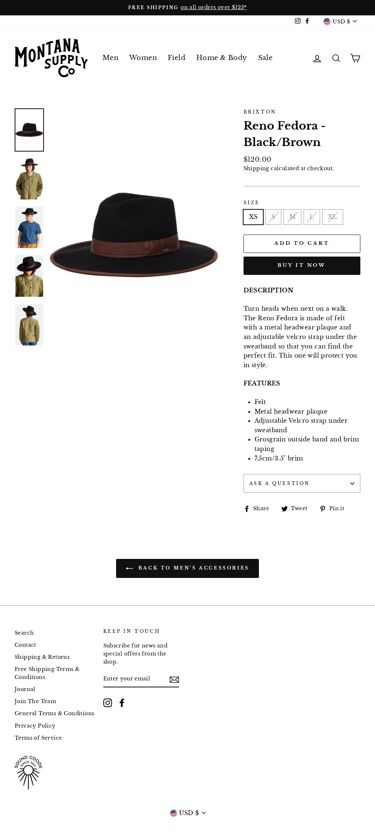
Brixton (260, 112)
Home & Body (221, 58)
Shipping (256, 168)
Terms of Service (38, 738)
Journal (25, 689)
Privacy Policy (35, 726)
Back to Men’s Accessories (192, 568)
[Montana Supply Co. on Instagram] (107, 702)
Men (110, 58)
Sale (265, 58)
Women (143, 58)
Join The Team (35, 701)
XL (333, 216)
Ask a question (279, 483)
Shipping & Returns (42, 657)
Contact (25, 645)
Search (24, 633)
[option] (187, 8)
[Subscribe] (174, 679)
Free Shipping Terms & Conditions (47, 673)
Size (252, 202)
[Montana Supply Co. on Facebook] (122, 702)
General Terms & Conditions (54, 713)
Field (176, 58)
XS (253, 216)
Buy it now (302, 265)
